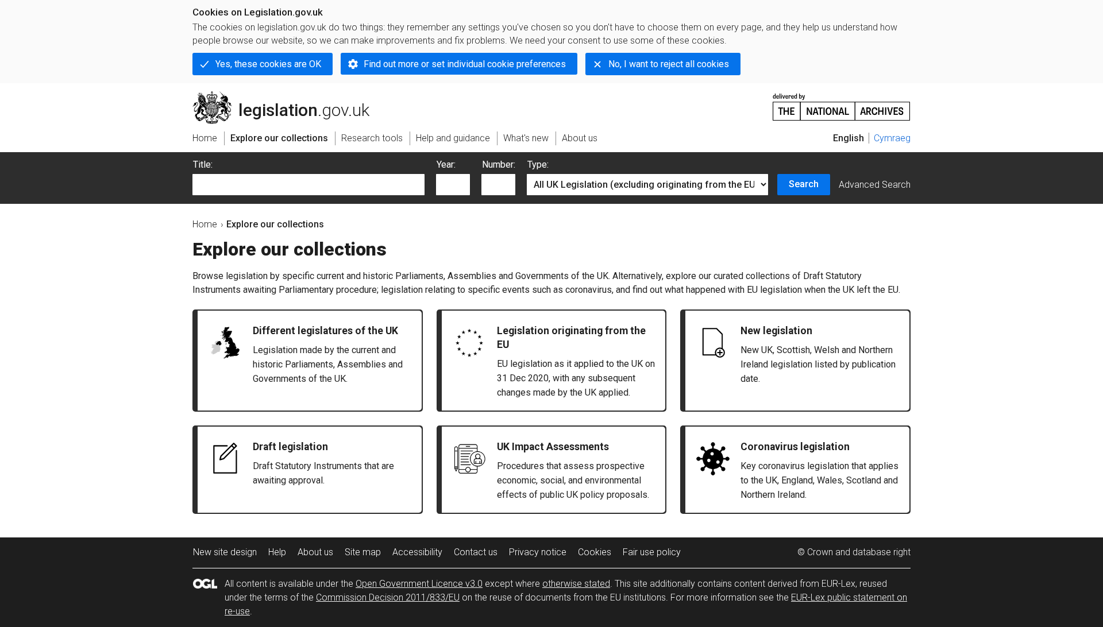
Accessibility (417, 552)
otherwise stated (576, 583)
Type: (538, 164)
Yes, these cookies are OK (268, 64)
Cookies (594, 552)
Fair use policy (652, 552)
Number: (498, 164)
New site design (225, 552)
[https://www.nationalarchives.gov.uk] (842, 102)
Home (204, 224)
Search (804, 184)
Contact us (475, 552)
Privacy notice (537, 552)
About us (315, 552)
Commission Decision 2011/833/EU (388, 597)
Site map (363, 552)
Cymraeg (892, 138)
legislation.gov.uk (287, 96)
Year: (446, 164)
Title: (203, 164)
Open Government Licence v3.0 (419, 583)
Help (277, 552)
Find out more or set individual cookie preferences (465, 64)
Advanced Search (875, 184)
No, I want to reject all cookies (668, 64)
